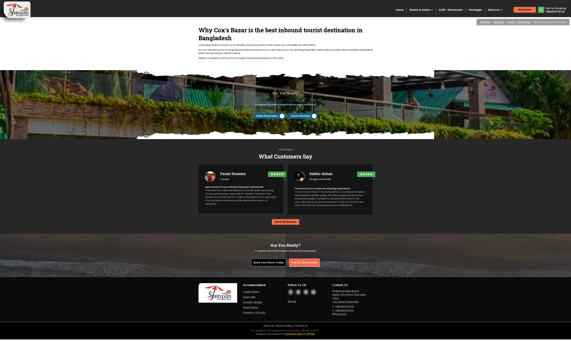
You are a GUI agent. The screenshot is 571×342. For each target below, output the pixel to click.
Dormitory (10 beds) (254, 312)
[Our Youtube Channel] (313, 292)
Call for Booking (303, 116)
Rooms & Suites (420, 10)
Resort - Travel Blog (519, 22)
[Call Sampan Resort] (541, 9)
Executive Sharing (252, 302)
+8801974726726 (555, 11)
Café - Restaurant (451, 10)
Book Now (524, 9)
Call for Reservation (304, 262)
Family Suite (249, 296)
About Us (494, 10)
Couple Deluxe (251, 291)
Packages (475, 10)
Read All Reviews (285, 222)
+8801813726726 (344, 310)
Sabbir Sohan (321, 173)
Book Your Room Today (269, 262)
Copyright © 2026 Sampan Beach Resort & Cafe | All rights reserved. (286, 330)
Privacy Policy (284, 325)
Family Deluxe (250, 307)
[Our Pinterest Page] (306, 292)
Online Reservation (269, 116)
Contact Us (301, 325)
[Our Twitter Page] (298, 292)
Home (400, 10)
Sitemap (292, 301)
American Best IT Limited (300, 333)
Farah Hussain (233, 173)
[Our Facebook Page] (291, 292)
